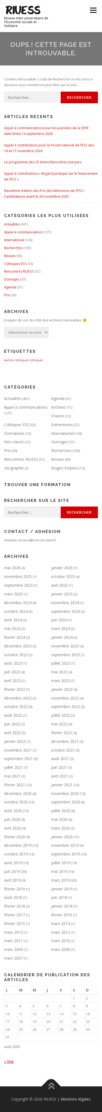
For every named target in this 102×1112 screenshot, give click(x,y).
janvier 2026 (62, 567)
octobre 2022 (16, 706)
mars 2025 (13, 593)
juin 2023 (12, 671)
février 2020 (14, 836)
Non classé (14, 441)
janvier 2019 (62, 888)
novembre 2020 (65, 793)
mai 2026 (12, 567)
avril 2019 (12, 880)
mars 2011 (13, 940)
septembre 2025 (18, 585)
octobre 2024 (16, 611)
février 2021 (14, 784)
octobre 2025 (63, 576)
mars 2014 (60, 923)
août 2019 (13, 862)
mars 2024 (60, 628)
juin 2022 (12, 724)
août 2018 (13, 897)
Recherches (13, 248)
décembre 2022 (18, 698)
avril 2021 (59, 776)
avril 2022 (12, 732)
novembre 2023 (65, 646)
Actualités (11, 224)
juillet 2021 (13, 767)
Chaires (57, 415)
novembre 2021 (18, 750)
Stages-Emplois (64, 468)
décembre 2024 (18, 602)
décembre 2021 (65, 741)
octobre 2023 (16, 654)
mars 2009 (13, 949)
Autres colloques (16, 360)
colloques (36, 360)
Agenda (10, 287)
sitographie (14, 468)
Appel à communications (23, 232)
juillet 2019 (60, 862)
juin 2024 (59, 619)
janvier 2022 (15, 741)
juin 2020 (12, 819)
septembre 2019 (65, 854)
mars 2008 (60, 949)
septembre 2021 (18, 758)
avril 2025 (59, 585)
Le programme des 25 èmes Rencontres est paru (43, 162)
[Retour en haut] (51, 1086)
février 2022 (61, 732)
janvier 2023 (62, 689)
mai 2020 (59, 819)
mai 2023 (59, 671)
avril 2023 (12, 680)
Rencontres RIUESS (19, 271)
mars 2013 (13, 932)
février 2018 (14, 906)
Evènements (62, 424)
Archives (58, 407)
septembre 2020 (65, 801)
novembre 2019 (65, 845)
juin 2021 (59, 767)
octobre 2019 (16, 854)
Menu (92, 10)
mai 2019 (59, 871)
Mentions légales (76, 1099)
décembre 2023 (18, 646)
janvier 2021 (62, 784)
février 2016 (61, 914)
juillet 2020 (60, 810)
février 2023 (14, 689)
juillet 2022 (60, 715)
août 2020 (13, 810)
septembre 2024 (65, 611)
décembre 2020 (18, 793)
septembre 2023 (65, 654)
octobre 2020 (16, 801)
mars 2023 (60, 680)
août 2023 (13, 663)
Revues (10, 256)
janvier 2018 (62, 906)
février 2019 (14, 888)
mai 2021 (12, 776)
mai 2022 (59, 724)
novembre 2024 (65, 602)
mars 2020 (60, 828)
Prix (7, 295)
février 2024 (14, 637)
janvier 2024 (62, 637)
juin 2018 (59, 897)
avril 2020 (12, 828)
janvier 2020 (62, 836)
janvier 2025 (62, 593)
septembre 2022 (65, 706)
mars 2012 (60, 932)
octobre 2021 (63, 750)
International (14, 240)
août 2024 (13, 619)
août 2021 (60, 758)
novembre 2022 (65, 698)
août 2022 (13, 715)
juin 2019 (12, 871)
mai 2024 (12, 628)
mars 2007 (13, 958)
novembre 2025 (18, 576)
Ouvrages (11, 279)
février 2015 (14, 923)
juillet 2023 (60, 663)
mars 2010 (60, 940)
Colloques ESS (15, 263)
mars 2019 (60, 880)
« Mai (9, 1061)
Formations (14, 433)
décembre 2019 (18, 845)
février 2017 (14, 914)
